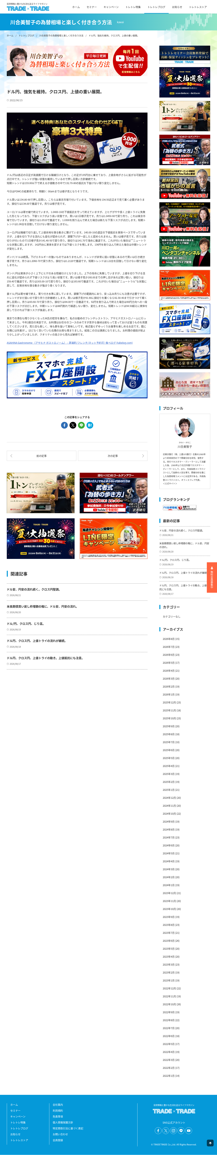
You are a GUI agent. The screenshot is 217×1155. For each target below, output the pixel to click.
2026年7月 (169, 646)
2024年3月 (169, 869)
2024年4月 (169, 861)
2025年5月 (169, 758)
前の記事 (41, 456)
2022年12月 (169, 988)
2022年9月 (169, 1012)
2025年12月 (169, 702)
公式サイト (170, 483)
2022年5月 (169, 1044)
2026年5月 (169, 662)
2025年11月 (169, 710)
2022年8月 (169, 1020)
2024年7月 (169, 837)
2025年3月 (169, 774)
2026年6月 (169, 654)
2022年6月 (169, 1036)
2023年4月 (169, 956)
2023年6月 (169, 940)
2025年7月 (169, 742)
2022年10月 (169, 1004)
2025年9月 (169, 726)
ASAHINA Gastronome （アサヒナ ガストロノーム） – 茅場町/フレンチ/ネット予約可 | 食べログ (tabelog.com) (70, 342)
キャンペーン (111, 7)
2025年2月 (169, 782)
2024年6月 (169, 845)
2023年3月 (169, 964)
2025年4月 (169, 766)
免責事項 (58, 1116)
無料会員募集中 (212, 579)
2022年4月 (169, 1052)
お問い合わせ (60, 1134)
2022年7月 (169, 1028)
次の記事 (113, 456)
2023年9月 (169, 917)
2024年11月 (169, 805)
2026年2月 (169, 686)
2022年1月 (169, 1075)
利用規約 (58, 1110)
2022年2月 (169, 1067)
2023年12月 (169, 893)
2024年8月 (169, 829)
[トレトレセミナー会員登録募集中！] (184, 55)
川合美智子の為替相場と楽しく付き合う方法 (61, 35)
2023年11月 (169, 901)
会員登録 (58, 1140)
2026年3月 (169, 678)
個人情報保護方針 (63, 1122)
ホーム (76, 7)
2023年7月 (169, 932)
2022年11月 (169, 996)
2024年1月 (169, 885)
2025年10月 (169, 718)
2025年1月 (169, 789)
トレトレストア (198, 7)
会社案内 (58, 1104)
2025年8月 (169, 734)
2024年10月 (169, 813)
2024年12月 (169, 797)
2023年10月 (169, 909)
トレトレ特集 (133, 7)
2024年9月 (169, 821)
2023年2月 (169, 972)
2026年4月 (169, 670)
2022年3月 (169, 1060)
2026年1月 (169, 694)
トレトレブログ (156, 7)
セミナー (92, 7)
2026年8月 (169, 639)
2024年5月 (169, 853)
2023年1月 (169, 980)
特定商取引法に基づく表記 (68, 1128)
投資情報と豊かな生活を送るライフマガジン (27, 4)
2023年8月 (169, 925)
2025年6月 (169, 750)
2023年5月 (169, 948)
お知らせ (177, 7)
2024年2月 (169, 877)
